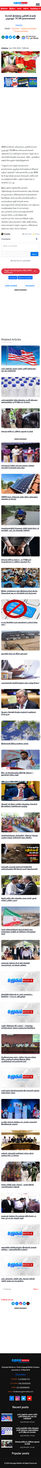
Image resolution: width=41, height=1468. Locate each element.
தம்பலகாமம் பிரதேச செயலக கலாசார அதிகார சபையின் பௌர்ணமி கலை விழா (17, 467)
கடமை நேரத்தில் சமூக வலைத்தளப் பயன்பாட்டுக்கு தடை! (19, 623)
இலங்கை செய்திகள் (29, 28)
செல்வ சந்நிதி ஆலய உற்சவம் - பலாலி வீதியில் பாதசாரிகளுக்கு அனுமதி (17, 1186)
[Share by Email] (18, 37)
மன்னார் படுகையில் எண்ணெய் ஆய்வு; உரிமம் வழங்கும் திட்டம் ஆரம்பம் (17, 1154)
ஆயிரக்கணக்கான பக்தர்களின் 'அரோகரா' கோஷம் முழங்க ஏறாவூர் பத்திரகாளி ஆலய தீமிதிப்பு (19, 836)
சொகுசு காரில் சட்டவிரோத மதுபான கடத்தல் (17, 431)
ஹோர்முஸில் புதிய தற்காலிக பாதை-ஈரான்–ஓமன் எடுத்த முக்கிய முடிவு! (19, 899)
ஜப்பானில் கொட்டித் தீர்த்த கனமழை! (14, 654)
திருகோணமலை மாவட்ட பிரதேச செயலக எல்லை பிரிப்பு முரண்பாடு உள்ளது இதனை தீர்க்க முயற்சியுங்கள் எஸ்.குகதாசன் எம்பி (18, 1059)
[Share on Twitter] (10, 37)
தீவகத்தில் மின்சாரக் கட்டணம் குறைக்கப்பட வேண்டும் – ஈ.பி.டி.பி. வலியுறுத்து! (17, 995)
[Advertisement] (20, 116)
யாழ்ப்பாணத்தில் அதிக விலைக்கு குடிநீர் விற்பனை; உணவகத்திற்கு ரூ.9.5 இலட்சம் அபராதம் (19, 401)
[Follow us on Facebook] (16, 1303)
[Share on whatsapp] (3, 37)
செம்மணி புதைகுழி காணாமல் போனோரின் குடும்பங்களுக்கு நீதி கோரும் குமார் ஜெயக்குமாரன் (19, 868)
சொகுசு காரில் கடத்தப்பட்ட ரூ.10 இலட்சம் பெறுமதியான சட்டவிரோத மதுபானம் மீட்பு (16, 561)
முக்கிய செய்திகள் (11, 285)
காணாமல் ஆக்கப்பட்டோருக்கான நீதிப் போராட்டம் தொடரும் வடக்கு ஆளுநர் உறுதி (18, 1217)
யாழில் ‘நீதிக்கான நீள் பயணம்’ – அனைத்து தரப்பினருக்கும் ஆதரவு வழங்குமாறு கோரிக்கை (18, 1027)
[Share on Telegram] (14, 37)
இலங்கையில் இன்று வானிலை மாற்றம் (14, 743)
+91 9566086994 (23, 1387)
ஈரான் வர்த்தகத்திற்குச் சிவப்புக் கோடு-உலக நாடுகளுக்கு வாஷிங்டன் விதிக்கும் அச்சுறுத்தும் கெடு (18, 932)
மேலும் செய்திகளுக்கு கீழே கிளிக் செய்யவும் (18, 271)
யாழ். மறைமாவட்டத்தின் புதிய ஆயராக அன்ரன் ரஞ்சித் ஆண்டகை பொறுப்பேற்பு (18, 1280)
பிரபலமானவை (30, 285)
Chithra (4, 48)
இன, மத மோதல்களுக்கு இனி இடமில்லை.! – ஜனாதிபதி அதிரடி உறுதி (17, 774)
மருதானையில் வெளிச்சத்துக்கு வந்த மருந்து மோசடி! (20, 683)
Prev (1, 737)
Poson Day (19, 25)
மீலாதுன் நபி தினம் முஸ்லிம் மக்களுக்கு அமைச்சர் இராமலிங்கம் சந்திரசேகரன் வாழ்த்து (19, 805)
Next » (35, 1289)
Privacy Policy (20, 1374)
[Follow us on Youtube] (28, 1303)
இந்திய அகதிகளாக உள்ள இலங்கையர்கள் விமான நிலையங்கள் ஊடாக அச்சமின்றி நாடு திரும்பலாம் (19, 592)
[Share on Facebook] (6, 37)
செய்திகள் (15, 28)
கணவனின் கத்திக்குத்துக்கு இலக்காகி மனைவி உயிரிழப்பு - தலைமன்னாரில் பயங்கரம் (18, 1248)
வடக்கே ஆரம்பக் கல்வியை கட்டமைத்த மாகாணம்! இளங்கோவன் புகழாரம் (19, 1123)
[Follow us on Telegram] (13, 1303)
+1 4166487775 (24, 1379)
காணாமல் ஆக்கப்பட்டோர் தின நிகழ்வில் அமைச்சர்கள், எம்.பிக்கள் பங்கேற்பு (15, 964)
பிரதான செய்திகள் (21, 31)
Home (7, 28)
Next (39, 737)
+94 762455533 (24, 1383)
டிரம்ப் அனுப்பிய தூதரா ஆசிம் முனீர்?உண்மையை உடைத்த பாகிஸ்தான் (27, 1416)
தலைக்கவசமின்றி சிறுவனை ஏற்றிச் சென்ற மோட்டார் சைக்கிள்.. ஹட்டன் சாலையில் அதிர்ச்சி (20, 529)
